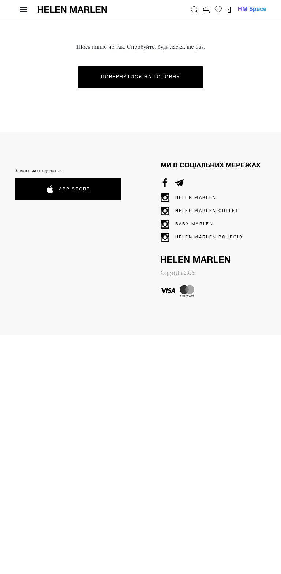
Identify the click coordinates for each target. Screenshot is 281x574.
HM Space (252, 9)
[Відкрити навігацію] (23, 9)
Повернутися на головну (140, 77)
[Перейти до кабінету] (228, 10)
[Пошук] (194, 9)
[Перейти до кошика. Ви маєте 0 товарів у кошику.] (206, 9)
